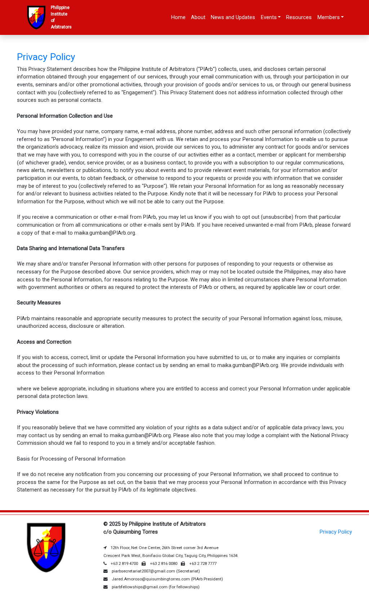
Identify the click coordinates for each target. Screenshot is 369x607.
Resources (299, 17)
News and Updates (233, 17)
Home (178, 17)
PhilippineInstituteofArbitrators (60, 17)
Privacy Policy (336, 532)
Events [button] (269, 17)
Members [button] (328, 17)
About (198, 17)
